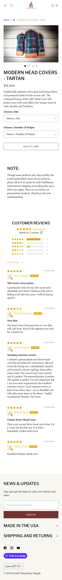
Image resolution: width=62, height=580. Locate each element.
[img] (14, 271)
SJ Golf (15, 573)
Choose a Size (11, 111)
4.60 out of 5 (38, 229)
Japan (13, 566)
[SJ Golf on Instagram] (13, 548)
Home (6, 20)
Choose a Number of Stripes (19, 127)
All (13, 20)
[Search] (11, 5)
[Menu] (5, 5)
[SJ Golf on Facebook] (7, 548)
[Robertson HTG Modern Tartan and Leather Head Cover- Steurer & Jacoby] (31, 43)
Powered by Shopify (30, 573)
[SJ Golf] (31, 5)
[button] (18, 239)
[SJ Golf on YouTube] (20, 548)
